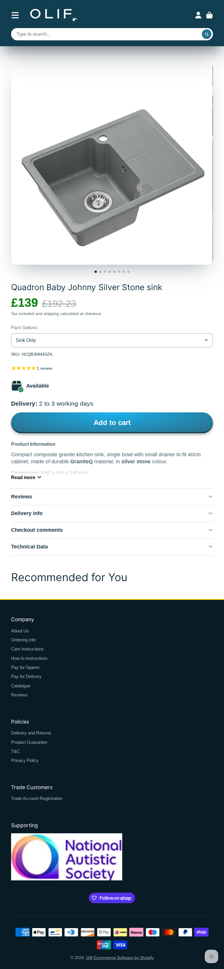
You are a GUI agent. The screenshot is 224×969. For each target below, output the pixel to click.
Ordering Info (23, 639)
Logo (53, 15)
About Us (20, 630)
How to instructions (29, 658)
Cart (209, 15)
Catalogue (20, 685)
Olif (89, 957)
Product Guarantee (29, 742)
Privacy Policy (24, 760)
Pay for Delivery (26, 676)
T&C (15, 751)
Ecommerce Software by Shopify (124, 957)
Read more (23, 477)
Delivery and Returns (31, 732)
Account (198, 15)
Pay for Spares (25, 667)
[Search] (207, 34)
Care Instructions (27, 648)
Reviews (19, 694)
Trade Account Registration (36, 798)
